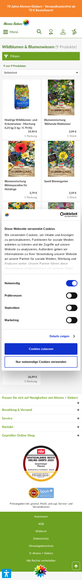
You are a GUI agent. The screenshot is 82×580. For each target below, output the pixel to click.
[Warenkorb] (73, 32)
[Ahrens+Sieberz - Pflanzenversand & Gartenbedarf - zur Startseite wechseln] (16, 22)
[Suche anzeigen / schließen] (38, 32)
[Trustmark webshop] (41, 493)
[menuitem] (10, 32)
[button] (6, 573)
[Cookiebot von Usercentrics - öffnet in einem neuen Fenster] (60, 214)
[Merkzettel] (49, 32)
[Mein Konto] (61, 32)
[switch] (71, 295)
